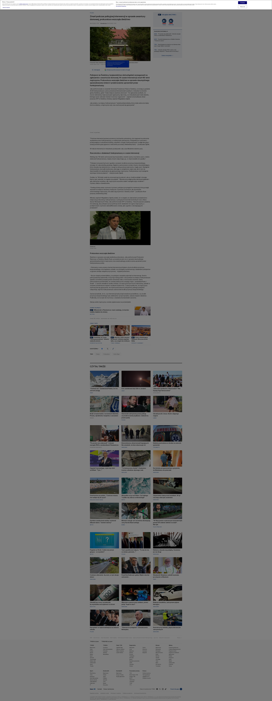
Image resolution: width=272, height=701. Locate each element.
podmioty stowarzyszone (23, 3)
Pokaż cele (242, 6)
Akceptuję (242, 2)
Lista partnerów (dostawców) (121, 6)
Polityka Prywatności (6, 7)
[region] (136, 5)
